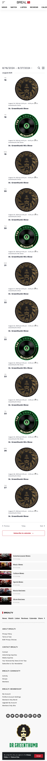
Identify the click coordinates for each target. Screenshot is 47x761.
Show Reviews (19, 599)
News (4, 618)
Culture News (18, 573)
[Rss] (39, 716)
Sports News (18, 582)
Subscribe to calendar (22, 533)
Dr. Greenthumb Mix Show (20, 145)
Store (40, 618)
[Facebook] (8, 716)
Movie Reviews (19, 591)
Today (23, 526)
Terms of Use (15, 757)
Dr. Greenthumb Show (18, 108)
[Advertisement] (23, 34)
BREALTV (8, 613)
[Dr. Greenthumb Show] (26, 89)
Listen (17, 618)
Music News (18, 565)
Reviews (24, 618)
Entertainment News (21, 556)
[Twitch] (30, 716)
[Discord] (26, 716)
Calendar (33, 618)
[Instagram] (21, 716)
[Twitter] (12, 716)
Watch (10, 618)
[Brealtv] (24, 2)
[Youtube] (17, 716)
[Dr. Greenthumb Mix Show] (26, 126)
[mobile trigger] (4, 2)
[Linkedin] (35, 716)
